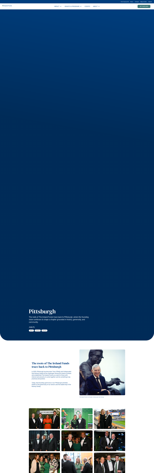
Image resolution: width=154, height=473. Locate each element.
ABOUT (31, 330)
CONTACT (38, 330)
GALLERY (44, 330)
